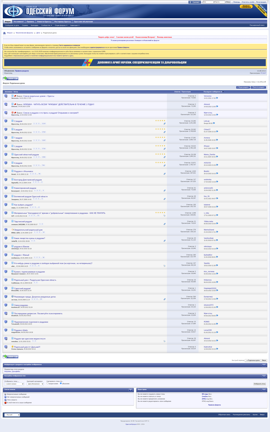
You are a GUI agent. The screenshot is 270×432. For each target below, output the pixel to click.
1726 (43, 148)
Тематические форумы (24, 33)
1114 (43, 123)
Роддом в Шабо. (21, 330)
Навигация (74, 25)
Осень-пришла (17, 349)
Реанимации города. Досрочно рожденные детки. (35, 297)
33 (195, 280)
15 (195, 321)
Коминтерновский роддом (25, 188)
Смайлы (205, 396)
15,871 (193, 163)
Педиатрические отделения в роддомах (31, 322)
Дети (38, 33)
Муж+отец (8, 73)
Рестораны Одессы (62, 22)
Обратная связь (224, 415)
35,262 (193, 129)
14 (43, 232)
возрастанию (53, 384)
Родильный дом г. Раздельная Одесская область (35, 280)
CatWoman (15, 283)
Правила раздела (22, 71)
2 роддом (18, 121)
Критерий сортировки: (35, 381)
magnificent (15, 332)
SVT (12, 216)
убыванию (65, 384)
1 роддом (18, 146)
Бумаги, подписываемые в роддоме (29, 272)
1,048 (194, 213)
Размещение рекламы (241, 415)
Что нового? (19, 22)
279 (194, 229)
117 (194, 179)
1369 (43, 140)
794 (43, 165)
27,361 (193, 138)
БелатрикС (15, 191)
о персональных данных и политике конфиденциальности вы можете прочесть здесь (43, 56)
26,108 (193, 154)
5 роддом (18, 130)
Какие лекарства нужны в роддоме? (29, 238)
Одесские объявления (83, 22)
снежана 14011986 (18, 224)
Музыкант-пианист (18, 274)
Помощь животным (164, 37)
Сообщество (45, 25)
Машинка (7, 371)
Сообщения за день (12, 25)
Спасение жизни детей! (125, 37)
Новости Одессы (44, 22)
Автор (16, 92)
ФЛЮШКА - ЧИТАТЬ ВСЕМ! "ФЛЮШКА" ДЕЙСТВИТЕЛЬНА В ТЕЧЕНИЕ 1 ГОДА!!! (58, 104)
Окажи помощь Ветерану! (145, 37)
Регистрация (261, 2)
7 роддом (18, 138)
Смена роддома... (21, 305)
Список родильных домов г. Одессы (38, 96)
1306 (43, 157)
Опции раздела (243, 87)
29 (41, 299)
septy (13, 208)
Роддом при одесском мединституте (29, 339)
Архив (255, 415)
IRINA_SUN (15, 233)
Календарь (34, 25)
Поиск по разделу (259, 87)
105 (194, 204)
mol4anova (15, 258)
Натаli (13, 174)
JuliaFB (14, 241)
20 (195, 238)
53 (38, 215)
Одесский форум (131, 424)
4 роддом (18, 163)
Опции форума (60, 25)
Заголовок (8, 92)
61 (195, 188)
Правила (30, 22)
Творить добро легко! (106, 37)
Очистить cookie (248, 2)
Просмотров (186, 92)
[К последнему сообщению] (217, 98)
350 (194, 255)
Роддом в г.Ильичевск (23, 171)
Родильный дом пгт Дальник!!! (27, 347)
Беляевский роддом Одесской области (31, 196)
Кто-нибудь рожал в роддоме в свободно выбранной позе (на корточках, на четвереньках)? (53, 263)
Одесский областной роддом (26, 155)
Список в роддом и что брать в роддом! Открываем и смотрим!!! (51, 113)
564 (194, 296)
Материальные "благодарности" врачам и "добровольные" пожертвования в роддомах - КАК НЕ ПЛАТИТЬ (59, 213)
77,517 (263, 73)
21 (195, 221)
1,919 (194, 171)
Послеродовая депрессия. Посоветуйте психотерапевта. (38, 313)
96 (39, 174)
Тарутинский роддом (23, 221)
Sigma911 (14, 183)
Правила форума (214, 405)
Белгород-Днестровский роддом (28, 180)
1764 (43, 132)
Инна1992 (15, 290)
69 (195, 196)
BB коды (205, 394)
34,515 (193, 146)
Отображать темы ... (11, 381)
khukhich (14, 315)
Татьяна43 (15, 324)
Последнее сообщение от (213, 92)
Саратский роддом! (22, 288)
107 (194, 263)
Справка (25, 25)
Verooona (14, 98)
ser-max (14, 300)
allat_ (13, 266)
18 (43, 257)
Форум (8, 22)
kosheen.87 (15, 307)
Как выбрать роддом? (23, 205)
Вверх (264, 360)
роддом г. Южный (21, 255)
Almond (14, 106)
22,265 (193, 121)
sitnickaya (15, 248)
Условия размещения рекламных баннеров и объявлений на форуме (135, 40)
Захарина (15, 199)
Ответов (177, 92)
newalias (14, 341)
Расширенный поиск (257, 25)
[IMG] (204, 399)
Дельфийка (16, 371)
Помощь (236, 2)
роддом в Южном (21, 247)
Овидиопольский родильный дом (28, 230)
